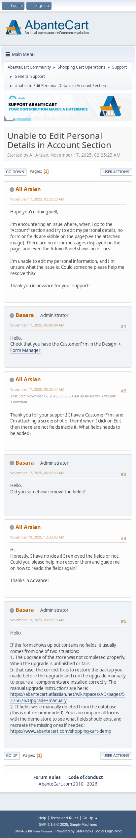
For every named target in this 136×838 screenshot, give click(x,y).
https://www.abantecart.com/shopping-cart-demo (60, 731)
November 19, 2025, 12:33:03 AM (37, 537)
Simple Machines (83, 824)
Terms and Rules (64, 817)
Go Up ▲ (90, 817)
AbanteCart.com (55, 784)
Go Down (15, 171)
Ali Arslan (28, 189)
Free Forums (42, 831)
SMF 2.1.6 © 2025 (53, 824)
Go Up (11, 755)
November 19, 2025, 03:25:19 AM (37, 619)
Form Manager (25, 350)
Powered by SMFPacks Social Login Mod (88, 831)
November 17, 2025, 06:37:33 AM (37, 472)
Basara (25, 315)
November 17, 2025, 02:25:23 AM (37, 199)
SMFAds (21, 831)
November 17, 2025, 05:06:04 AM (37, 325)
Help (42, 817)
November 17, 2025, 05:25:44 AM (37, 389)
